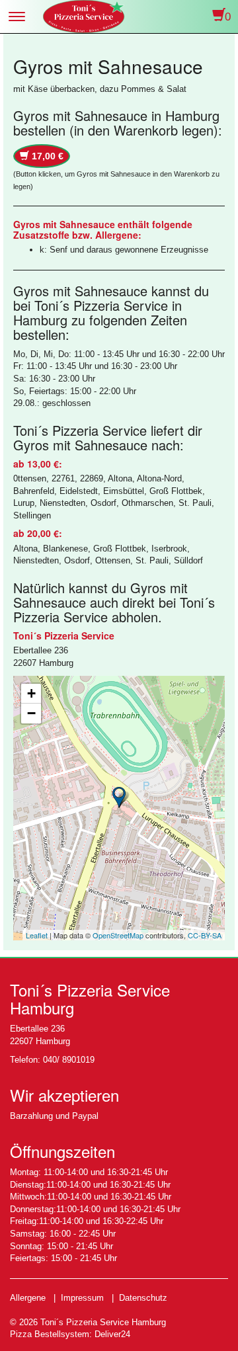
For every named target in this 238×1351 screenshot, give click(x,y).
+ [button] (31, 693)
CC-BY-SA (204, 935)
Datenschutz (143, 1298)
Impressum (82, 1298)
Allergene (28, 1298)
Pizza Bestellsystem (49, 1334)
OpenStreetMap (118, 935)
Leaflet (37, 935)
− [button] (31, 713)
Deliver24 (112, 1334)
